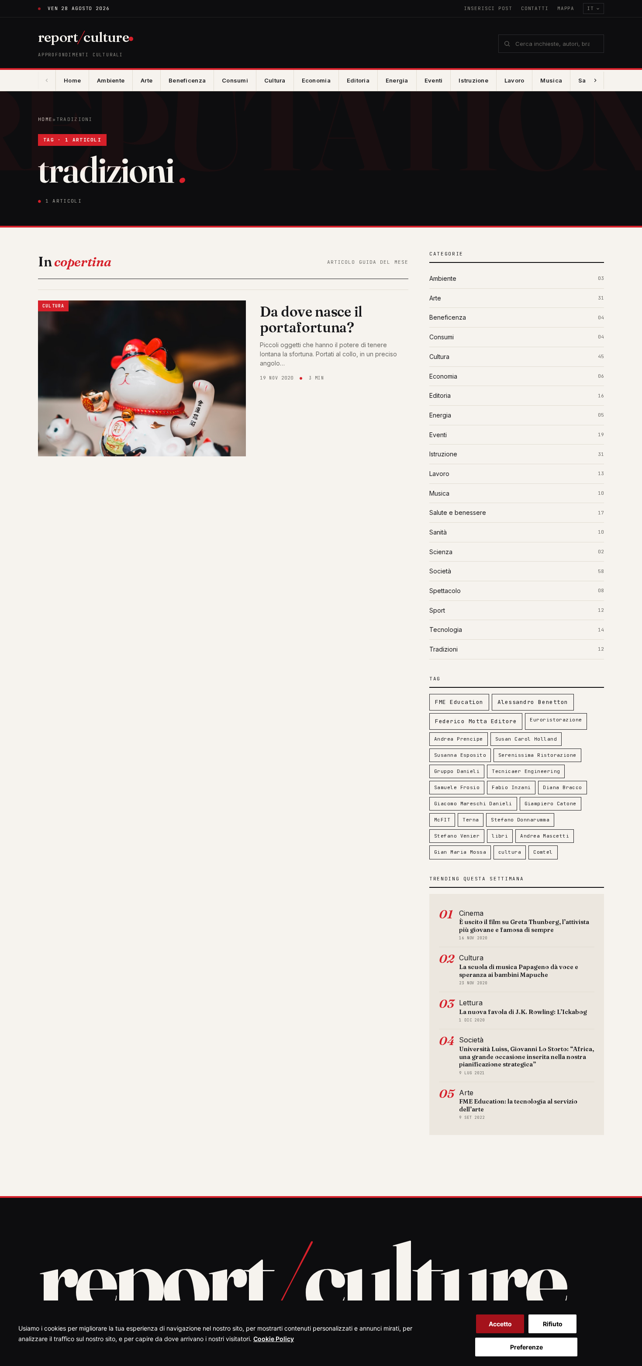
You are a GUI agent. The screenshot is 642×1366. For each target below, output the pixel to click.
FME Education (459, 702)
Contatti (535, 8)
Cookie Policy (273, 1338)
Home (72, 80)
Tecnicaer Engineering (526, 771)
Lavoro (514, 80)
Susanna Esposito (460, 755)
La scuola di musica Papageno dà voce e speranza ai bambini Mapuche (518, 971)
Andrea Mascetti (544, 836)
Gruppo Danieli (457, 771)
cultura (509, 852)
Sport (437, 610)
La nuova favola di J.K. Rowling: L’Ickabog (523, 1012)
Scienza (440, 551)
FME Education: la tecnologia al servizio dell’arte (518, 1105)
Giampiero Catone (550, 803)
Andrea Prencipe (458, 739)
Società (440, 571)
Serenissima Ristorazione (537, 755)
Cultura (275, 80)
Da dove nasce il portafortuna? (311, 319)
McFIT (442, 820)
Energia (397, 80)
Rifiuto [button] (553, 1324)
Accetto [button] (500, 1324)
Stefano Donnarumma (520, 820)
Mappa (565, 8)
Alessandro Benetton (532, 702)
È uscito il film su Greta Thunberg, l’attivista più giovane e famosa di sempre (524, 926)
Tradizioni (443, 649)
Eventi (434, 80)
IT (590, 8)
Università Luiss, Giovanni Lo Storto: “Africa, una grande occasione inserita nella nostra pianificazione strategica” (526, 1056)
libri (500, 836)
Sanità (438, 532)
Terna (471, 820)
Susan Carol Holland (526, 739)
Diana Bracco (562, 787)
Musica (551, 80)
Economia (316, 80)
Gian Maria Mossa (460, 852)
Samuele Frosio (457, 787)
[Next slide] (595, 80)
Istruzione (473, 80)
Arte (146, 80)
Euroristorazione (556, 720)
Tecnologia (445, 629)
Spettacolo (445, 590)
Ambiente (110, 80)
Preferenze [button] (526, 1347)
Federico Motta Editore (476, 721)
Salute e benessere (457, 512)
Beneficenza (187, 80)
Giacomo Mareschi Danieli (473, 803)
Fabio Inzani (511, 787)
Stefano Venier (457, 836)
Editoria (358, 80)
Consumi (235, 80)
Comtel (543, 852)
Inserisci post (488, 8)
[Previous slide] (46, 80)
